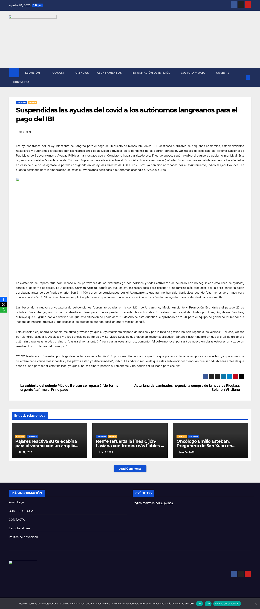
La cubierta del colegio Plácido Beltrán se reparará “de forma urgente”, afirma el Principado (69, 388)
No (208, 603)
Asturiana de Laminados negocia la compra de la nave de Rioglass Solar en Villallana (187, 388)
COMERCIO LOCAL (22, 511)
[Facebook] (3, 299)
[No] (255, 603)
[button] (242, 77)
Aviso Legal (16, 502)
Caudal (20, 436)
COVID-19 (222, 72)
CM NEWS (82, 72)
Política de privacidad (227, 603)
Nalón (32, 102)
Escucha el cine (19, 528)
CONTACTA (21, 82)
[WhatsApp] (3, 310)
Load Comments (130, 468)
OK (199, 603)
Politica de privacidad (23, 537)
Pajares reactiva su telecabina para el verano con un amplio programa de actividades (46, 446)
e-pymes (166, 503)
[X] (3, 304)
